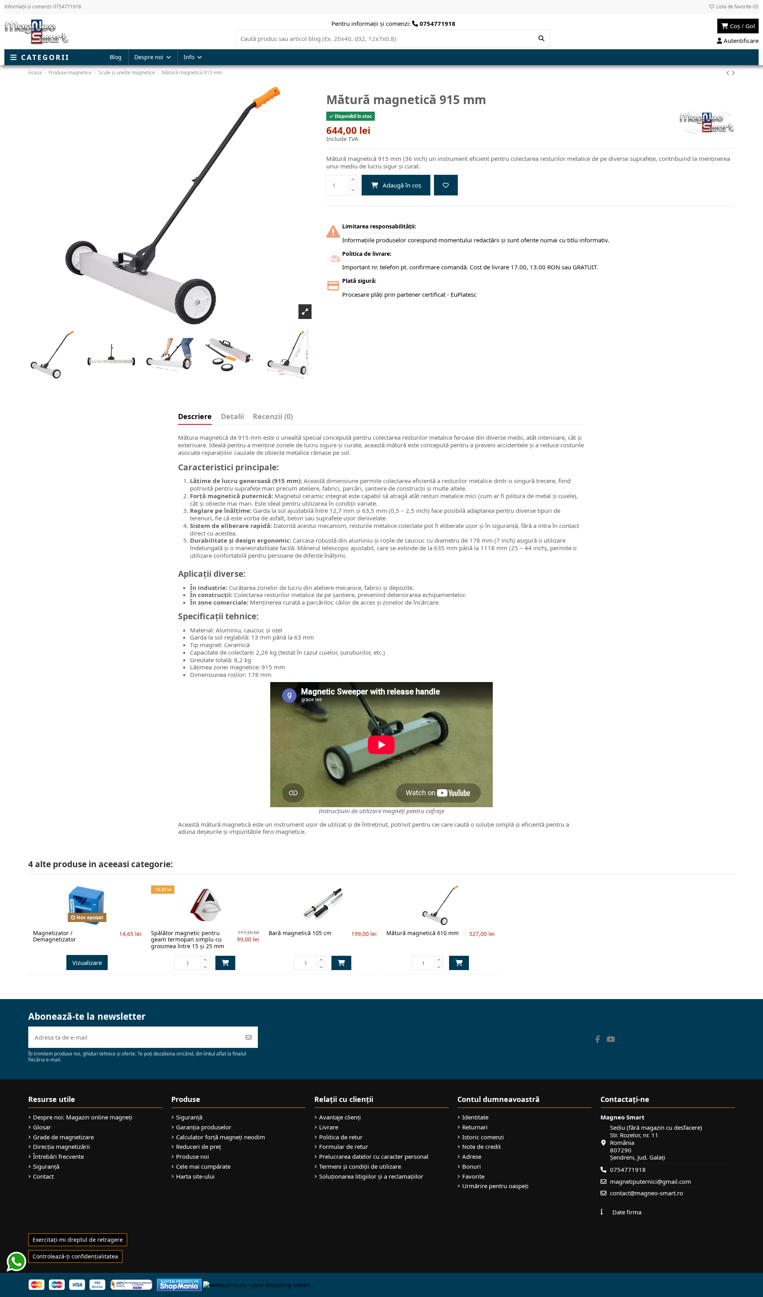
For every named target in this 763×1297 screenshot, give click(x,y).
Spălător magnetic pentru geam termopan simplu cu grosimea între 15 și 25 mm (187, 939)
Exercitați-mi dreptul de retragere (78, 1239)
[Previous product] (728, 73)
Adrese (471, 1156)
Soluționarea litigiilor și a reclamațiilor (371, 1176)
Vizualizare (87, 962)
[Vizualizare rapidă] (100, 922)
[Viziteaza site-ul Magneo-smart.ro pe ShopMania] (179, 1284)
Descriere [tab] (195, 417)
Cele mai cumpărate (203, 1166)
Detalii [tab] (232, 417)
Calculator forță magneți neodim (220, 1137)
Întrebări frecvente (58, 1156)
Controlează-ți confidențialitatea (75, 1256)
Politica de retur (340, 1137)
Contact (43, 1176)
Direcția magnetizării (61, 1146)
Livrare (328, 1127)
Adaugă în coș (402, 185)
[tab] (273, 418)
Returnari (475, 1127)
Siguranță (46, 1166)
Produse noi (192, 1156)
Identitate (475, 1117)
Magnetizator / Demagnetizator (54, 936)
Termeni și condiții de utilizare (360, 1166)
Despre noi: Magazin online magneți (82, 1117)
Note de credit (481, 1146)
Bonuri (471, 1166)
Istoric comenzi (483, 1137)
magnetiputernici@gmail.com (650, 1181)
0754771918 (628, 1169)
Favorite (473, 1176)
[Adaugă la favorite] (446, 185)
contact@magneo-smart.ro (646, 1193)
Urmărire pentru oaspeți (495, 1186)
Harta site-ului (195, 1176)
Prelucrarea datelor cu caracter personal (373, 1156)
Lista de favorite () (737, 6)
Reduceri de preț (198, 1146)
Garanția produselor (203, 1127)
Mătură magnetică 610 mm (422, 933)
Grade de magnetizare (63, 1137)
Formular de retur (343, 1146)
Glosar (42, 1127)
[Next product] (733, 73)
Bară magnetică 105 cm (300, 933)
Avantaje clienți (340, 1117)
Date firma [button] (626, 1212)
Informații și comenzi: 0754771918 (42, 6)
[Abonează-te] (249, 1037)
